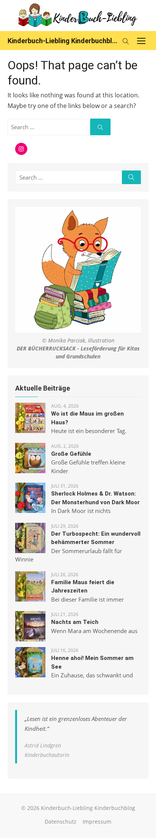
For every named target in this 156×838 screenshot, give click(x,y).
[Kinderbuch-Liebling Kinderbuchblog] (78, 15)
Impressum (97, 821)
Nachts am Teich (74, 622)
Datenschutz (60, 821)
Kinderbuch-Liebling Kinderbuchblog (63, 41)
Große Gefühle (71, 453)
